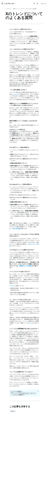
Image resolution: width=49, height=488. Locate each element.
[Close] (38, 391)
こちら (31, 323)
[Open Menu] (34, 3)
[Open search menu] (37, 3)
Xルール (12, 285)
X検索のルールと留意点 (25, 266)
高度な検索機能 (16, 228)
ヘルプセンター (8, 8)
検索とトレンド (16, 8)
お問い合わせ (43, 3)
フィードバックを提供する (18, 394)
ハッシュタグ (15, 94)
